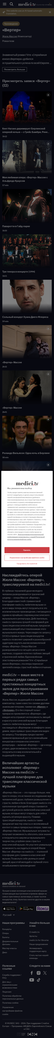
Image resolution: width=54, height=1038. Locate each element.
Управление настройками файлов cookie (27, 557)
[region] (27, 519)
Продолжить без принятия (27, 563)
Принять (27, 550)
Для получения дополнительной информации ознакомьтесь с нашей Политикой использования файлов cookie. (26, 536)
